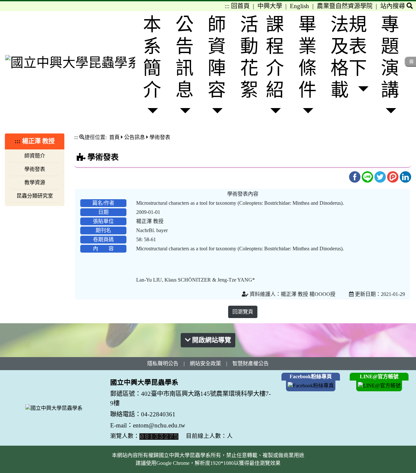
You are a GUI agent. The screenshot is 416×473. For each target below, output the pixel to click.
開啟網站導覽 (210, 340)
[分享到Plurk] (393, 176)
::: (227, 6)
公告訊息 (134, 137)
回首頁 (240, 6)
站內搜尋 (393, 6)
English (299, 6)
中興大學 (269, 6)
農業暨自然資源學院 (344, 6)
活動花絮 (249, 57)
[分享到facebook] (355, 176)
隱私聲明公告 (162, 363)
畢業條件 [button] (307, 57)
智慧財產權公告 (250, 363)
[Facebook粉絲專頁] (310, 385)
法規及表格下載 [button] (349, 57)
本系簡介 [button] (152, 57)
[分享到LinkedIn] (405, 176)
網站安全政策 (205, 363)
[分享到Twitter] (380, 176)
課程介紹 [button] (275, 57)
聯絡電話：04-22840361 (143, 414)
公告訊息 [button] (185, 57)
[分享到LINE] (368, 176)
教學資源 (34, 182)
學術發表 (34, 169)
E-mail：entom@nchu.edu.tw (147, 425)
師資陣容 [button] (217, 57)
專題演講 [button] (390, 57)
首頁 (114, 137)
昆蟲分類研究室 (35, 196)
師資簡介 (34, 156)
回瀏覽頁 (242, 311)
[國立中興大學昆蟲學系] (70, 62)
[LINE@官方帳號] (379, 385)
